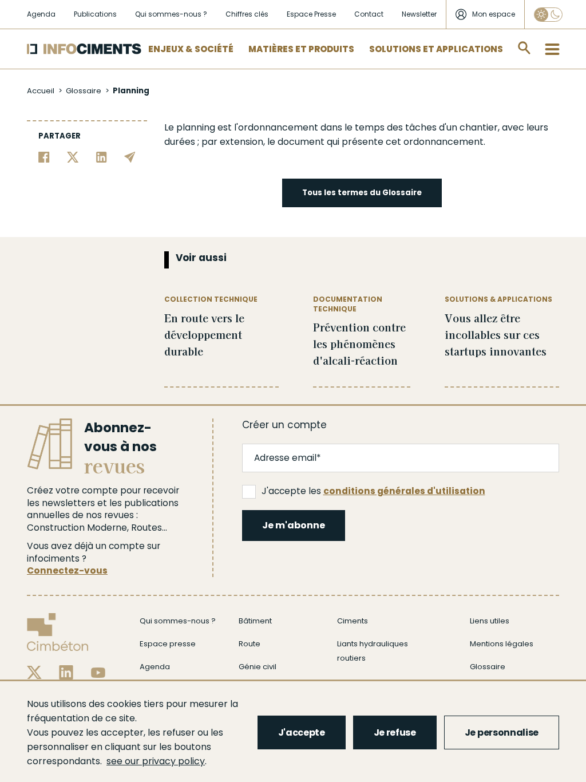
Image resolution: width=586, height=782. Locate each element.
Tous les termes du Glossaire (362, 192)
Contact (368, 14)
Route (249, 643)
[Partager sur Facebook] (44, 156)
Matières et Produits (301, 49)
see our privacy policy (155, 761)
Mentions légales (501, 643)
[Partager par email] (130, 156)
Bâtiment (255, 620)
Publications (95, 14)
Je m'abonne (293, 525)
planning (195, 127)
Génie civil (257, 666)
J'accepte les (373, 491)
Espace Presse (311, 14)
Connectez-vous (67, 570)
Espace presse (168, 643)
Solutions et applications (436, 49)
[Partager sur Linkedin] (102, 156)
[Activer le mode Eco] (548, 14)
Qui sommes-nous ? (171, 14)
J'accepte (301, 732)
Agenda (41, 14)
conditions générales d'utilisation (404, 491)
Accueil (40, 90)
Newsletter (419, 14)
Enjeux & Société (190, 49)
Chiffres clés (246, 14)
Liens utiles (489, 620)
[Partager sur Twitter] (73, 156)
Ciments (352, 620)
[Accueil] (84, 49)
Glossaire (83, 90)
